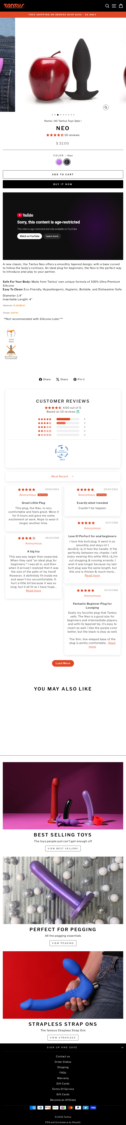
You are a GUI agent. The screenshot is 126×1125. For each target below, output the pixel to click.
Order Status (63, 1061)
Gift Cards (63, 1083)
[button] (55, 135)
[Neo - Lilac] (24, 744)
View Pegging (63, 943)
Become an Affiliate (63, 1099)
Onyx (67, 162)
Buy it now (63, 184)
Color (63, 155)
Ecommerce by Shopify (68, 1122)
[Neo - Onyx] (28, 744)
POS (47, 1122)
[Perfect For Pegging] (63, 890)
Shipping (63, 1067)
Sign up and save (62, 1047)
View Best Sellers (63, 848)
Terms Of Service (63, 1089)
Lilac (59, 162)
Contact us (63, 1056)
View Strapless (63, 1037)
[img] (26, 489)
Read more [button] (92, 575)
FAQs (63, 1072)
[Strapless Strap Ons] (63, 985)
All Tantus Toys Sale (67, 120)
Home (48, 120)
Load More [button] (63, 663)
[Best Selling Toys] (63, 796)
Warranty (63, 1078)
